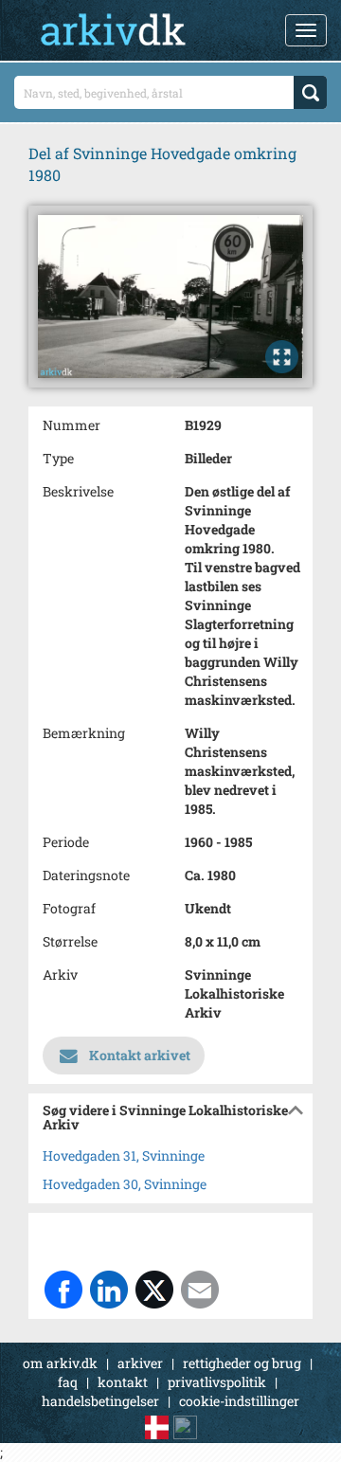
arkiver (140, 1363)
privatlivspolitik (217, 1382)
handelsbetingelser (100, 1401)
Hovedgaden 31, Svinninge (124, 1155)
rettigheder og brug (242, 1363)
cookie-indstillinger (239, 1401)
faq (68, 1382)
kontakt (123, 1382)
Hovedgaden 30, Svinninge (124, 1184)
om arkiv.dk (60, 1363)
